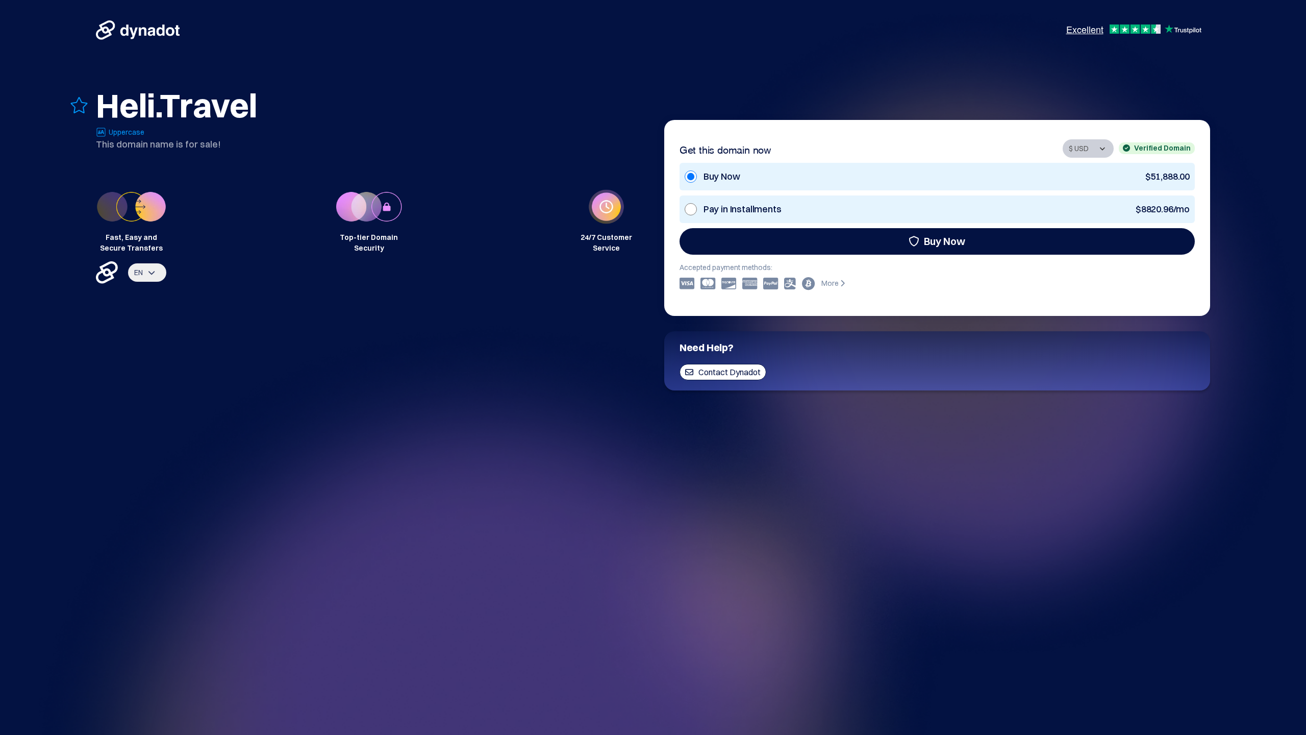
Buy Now (944, 241)
